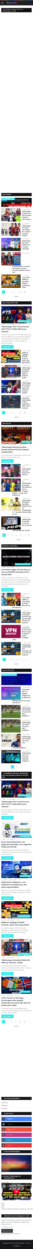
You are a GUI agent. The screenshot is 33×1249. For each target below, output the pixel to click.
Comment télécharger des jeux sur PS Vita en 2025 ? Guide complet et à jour (15, 679)
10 (20, 292)
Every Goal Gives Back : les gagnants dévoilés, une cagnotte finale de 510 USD (16, 844)
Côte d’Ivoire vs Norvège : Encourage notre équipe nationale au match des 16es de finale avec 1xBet (15, 1002)
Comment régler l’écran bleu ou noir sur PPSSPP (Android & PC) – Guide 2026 (16, 572)
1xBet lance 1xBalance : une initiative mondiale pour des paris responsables (14, 884)
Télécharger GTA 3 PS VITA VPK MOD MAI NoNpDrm (26, 757)
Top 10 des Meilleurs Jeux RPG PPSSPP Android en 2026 (26, 282)
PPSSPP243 (4, 1105)
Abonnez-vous (7, 1231)
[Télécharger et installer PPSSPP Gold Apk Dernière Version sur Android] (11, 616)
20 (24, 292)
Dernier (17, 296)
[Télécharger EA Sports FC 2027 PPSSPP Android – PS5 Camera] (11, 215)
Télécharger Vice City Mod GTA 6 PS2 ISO (26, 472)
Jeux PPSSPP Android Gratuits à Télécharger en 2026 (13, 10)
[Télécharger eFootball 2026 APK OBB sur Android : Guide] (11, 371)
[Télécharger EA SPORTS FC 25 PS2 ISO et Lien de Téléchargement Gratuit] (11, 523)
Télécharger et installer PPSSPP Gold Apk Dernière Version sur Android (26, 618)
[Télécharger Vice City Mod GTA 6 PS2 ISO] (11, 470)
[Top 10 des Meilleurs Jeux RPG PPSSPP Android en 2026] (11, 281)
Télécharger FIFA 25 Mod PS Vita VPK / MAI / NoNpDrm (26, 712)
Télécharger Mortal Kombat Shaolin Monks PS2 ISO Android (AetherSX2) (15, 449)
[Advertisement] (16, 1063)
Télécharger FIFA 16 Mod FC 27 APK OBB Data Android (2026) (26, 388)
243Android (4, 1102)
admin (3, 206)
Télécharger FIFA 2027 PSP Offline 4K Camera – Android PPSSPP (27, 231)
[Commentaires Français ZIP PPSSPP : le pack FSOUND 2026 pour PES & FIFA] (11, 258)
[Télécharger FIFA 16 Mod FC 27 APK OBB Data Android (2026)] (11, 386)
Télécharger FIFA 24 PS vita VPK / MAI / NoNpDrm (26, 726)
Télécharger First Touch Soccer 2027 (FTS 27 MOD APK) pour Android (15, 329)
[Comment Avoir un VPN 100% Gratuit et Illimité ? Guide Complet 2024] (11, 631)
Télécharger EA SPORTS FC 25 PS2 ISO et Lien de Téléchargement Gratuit (22, 524)
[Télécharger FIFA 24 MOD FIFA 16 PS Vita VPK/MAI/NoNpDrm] (11, 740)
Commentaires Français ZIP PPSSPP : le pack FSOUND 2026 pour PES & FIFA (21, 269)
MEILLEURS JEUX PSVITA (9, 675)
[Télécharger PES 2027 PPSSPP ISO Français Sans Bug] (11, 244)
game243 (4, 880)
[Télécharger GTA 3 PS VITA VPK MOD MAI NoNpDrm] (11, 756)
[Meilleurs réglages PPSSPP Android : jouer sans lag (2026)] (11, 356)
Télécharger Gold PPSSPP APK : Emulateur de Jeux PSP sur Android (27, 650)
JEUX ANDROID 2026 (8, 199)
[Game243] (11, 2)
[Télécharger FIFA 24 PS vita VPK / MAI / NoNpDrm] (11, 726)
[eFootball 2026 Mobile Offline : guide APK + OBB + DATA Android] (11, 401)
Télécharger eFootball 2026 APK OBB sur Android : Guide (26, 373)
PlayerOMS (4, 1108)
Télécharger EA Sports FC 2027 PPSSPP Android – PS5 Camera (26, 215)
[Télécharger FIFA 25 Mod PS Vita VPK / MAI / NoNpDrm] (11, 711)
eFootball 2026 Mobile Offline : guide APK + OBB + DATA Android (26, 403)
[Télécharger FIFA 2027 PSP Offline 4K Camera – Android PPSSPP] (11, 229)
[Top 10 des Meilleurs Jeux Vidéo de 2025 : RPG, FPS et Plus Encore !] (11, 599)
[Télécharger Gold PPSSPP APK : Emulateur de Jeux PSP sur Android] (11, 648)
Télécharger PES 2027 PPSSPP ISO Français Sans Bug (26, 245)
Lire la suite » (7, 347)
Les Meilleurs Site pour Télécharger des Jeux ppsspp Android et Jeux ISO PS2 (15, 775)
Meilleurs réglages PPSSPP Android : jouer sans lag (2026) (15, 202)
